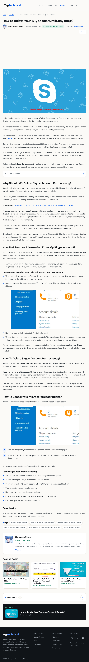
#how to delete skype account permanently (44, 527)
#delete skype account (19, 523)
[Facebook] (78, 638)
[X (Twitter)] (72, 638)
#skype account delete (72, 527)
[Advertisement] (44, 53)
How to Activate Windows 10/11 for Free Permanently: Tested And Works (43, 205)
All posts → (19, 550)
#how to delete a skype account (42, 523)
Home (41, 5)
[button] (82, 5)
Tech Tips (73, 5)
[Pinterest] (83, 638)
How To (63, 5)
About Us (55, 637)
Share (83, 32)
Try (12, 5)
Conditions (56, 648)
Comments (44, 597)
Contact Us (56, 641)
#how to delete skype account (14, 527)
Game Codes (52, 5)
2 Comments (78, 26)
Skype (9, 138)
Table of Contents (12, 174)
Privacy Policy (57, 644)
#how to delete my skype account (69, 523)
